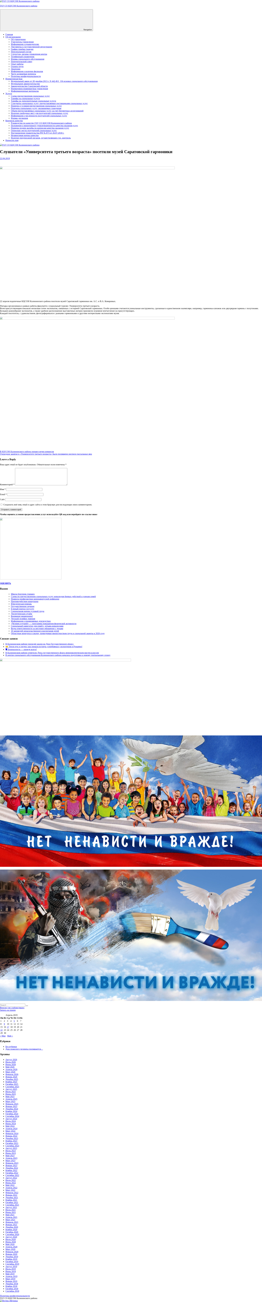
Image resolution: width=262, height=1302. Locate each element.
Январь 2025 (11, 1106)
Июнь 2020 (10, 1242)
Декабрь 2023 (11, 1138)
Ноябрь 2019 (11, 1259)
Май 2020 (9, 1244)
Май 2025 (9, 1096)
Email (3, 494)
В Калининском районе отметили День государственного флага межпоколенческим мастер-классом (52, 653)
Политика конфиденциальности (26, 76)
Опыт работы (17, 64)
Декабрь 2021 (11, 1197)
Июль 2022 (10, 1180)
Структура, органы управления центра (29, 54)
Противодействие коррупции (24, 601)
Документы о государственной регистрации (31, 47)
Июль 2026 (10, 1062)
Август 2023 (11, 1148)
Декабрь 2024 (11, 1109)
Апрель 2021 (11, 1217)
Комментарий (7, 484)
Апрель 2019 (11, 1276)
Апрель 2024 (11, 1128)
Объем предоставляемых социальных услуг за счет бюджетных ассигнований (47, 111)
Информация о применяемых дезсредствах (31, 621)
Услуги (8, 93)
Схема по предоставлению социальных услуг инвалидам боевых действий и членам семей (53, 596)
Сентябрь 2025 (12, 1087)
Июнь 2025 (10, 1094)
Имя (3, 489)
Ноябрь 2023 (11, 1141)
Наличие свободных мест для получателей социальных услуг (39, 113)
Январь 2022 (11, 1195)
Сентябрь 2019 (12, 1264)
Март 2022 (10, 1190)
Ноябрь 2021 (11, 1200)
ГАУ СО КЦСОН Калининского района (18, 6)
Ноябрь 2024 (11, 1111)
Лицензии (15, 69)
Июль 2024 (10, 1121)
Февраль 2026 (11, 1074)
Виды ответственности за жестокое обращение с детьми (37, 628)
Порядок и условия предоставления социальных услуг (36, 106)
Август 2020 (11, 1237)
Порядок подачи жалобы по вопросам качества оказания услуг (40, 128)
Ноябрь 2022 (11, 1170)
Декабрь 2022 (11, 1168)
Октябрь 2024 (11, 1114)
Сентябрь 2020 (12, 1234)
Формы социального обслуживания (27, 59)
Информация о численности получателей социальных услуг (39, 116)
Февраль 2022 (11, 1192)
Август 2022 (11, 1178)
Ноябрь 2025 (11, 1082)
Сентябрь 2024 (12, 1116)
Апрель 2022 (11, 1187)
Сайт (2, 499)
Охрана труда (17, 66)
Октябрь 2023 (11, 1143)
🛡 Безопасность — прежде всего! (21, 649)
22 (1, 1030)
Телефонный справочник (22, 56)
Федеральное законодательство (25, 84)
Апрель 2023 (11, 1158)
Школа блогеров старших (23, 594)
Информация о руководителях (25, 44)
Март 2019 (10, 1279)
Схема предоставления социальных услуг (30, 96)
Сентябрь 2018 (12, 1291)
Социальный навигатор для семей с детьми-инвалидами (37, 626)
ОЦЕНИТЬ (5, 583)
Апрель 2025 (11, 1099)
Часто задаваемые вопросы (23, 74)
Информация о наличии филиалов (27, 71)
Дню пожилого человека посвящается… (24, 1049)
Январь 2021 (11, 1224)
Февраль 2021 (11, 1222)
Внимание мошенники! (22, 616)
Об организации (13, 37)
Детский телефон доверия (23, 618)
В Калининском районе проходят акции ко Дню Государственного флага (39, 644)
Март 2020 (10, 1249)
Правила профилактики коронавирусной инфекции (35, 599)
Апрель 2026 (11, 1069)
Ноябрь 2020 (11, 1229)
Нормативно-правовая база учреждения (29, 88)
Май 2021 (9, 1215)
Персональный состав (21, 51)
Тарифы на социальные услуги (25, 98)
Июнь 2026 (10, 1064)
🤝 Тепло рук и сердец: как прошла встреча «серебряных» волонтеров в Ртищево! (43, 646)
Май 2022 (9, 1185)
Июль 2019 (10, 1269)
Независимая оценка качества (25, 135)
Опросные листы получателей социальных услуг (34, 130)
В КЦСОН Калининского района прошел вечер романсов (27, 451)
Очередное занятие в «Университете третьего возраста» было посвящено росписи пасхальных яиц (46, 454)
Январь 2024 (11, 1136)
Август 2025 (11, 1089)
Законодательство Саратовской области (29, 86)
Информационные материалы (25, 91)
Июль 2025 (10, 1091)
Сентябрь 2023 (12, 1146)
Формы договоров (19, 118)
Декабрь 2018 (11, 1284)
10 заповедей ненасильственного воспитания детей (35, 631)
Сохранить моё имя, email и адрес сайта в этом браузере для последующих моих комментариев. (47, 504)
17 (8, 1027)
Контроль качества (14, 120)
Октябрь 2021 (11, 1202)
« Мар (3, 1036)
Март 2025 (10, 1101)
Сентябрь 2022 (12, 1175)
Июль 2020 (10, 1239)
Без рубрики (11, 1046)
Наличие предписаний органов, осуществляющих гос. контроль (41, 138)
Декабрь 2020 (11, 1227)
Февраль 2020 (11, 1252)
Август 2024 (11, 1119)
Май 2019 (9, 1274)
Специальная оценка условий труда (27, 611)
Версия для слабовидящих (12, 1008)
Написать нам (11, 140)
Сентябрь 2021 (12, 1205)
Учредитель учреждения (22, 42)
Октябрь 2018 (11, 1288)
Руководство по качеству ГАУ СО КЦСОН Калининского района (41, 123)
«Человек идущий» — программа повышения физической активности (43, 623)
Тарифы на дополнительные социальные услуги (33, 101)
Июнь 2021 (10, 1212)
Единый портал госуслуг (22, 609)
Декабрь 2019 (11, 1256)
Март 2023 (10, 1160)
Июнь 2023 (10, 1153)
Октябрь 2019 (11, 1261)
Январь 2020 (11, 1254)
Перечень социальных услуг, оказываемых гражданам (36, 108)
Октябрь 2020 (11, 1232)
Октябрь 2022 (11, 1173)
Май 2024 (9, 1126)
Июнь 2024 (10, 1123)
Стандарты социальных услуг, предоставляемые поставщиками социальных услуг (49, 103)
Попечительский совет (21, 61)
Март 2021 (10, 1220)
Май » (10, 1036)
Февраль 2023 (11, 1163)
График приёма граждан (22, 49)
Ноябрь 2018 (11, 1286)
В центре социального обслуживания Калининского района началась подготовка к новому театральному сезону (57, 655)
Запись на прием (8, 1010)
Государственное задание (22, 606)
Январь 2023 (11, 1165)
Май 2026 (9, 1067)
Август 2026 (11, 1059)
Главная (9, 34)
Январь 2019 (11, 1281)
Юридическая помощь (21, 604)
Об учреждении (18, 39)
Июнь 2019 (10, 1271)
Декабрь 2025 (11, 1079)
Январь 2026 (11, 1077)
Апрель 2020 (11, 1247)
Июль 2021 (10, 1210)
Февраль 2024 (11, 1133)
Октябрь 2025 (11, 1084)
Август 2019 (11, 1266)
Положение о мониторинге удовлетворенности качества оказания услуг (44, 125)
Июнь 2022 (10, 1183)
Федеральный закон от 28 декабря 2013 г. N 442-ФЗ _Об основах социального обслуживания (54, 81)
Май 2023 (9, 1155)
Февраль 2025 (11, 1104)
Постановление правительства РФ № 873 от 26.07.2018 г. (37, 133)
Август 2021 (11, 1207)
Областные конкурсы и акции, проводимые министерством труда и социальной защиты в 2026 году (58, 633)
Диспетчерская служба (21, 614)
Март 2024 (10, 1131)
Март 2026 (10, 1072)
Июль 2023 (10, 1151)
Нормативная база (13, 79)
